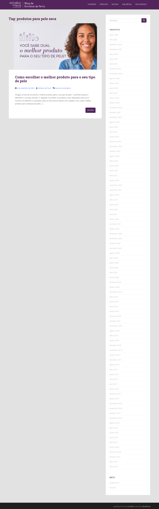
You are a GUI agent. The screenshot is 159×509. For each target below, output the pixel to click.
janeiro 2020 (114, 287)
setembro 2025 (115, 49)
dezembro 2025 (115, 44)
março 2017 (114, 389)
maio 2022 (113, 170)
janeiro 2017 (114, 398)
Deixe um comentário (63, 88)
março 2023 (114, 136)
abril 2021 (113, 214)
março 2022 (114, 180)
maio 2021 (113, 209)
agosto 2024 (114, 78)
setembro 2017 (115, 360)
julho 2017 (113, 369)
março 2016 (114, 447)
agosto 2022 (114, 156)
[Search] (143, 20)
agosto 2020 (114, 253)
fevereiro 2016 (115, 452)
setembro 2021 (115, 190)
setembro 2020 (115, 248)
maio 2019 (113, 306)
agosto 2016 (114, 423)
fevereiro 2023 (115, 141)
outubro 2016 (114, 413)
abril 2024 (113, 93)
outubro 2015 (114, 457)
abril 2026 (113, 39)
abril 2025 (113, 64)
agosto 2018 (114, 331)
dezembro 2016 (115, 403)
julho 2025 (113, 54)
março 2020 (114, 277)
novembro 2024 (115, 73)
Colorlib (130, 506)
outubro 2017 (114, 355)
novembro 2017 (115, 350)
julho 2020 (113, 258)
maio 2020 (113, 267)
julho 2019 (113, 297)
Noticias (115, 4)
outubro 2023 (114, 112)
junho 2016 (114, 432)
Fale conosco (141, 4)
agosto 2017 (114, 364)
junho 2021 (114, 204)
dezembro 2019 (115, 292)
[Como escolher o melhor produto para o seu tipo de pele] (55, 46)
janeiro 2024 (114, 103)
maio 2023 (113, 127)
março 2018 (114, 340)
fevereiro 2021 (115, 224)
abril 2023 (113, 132)
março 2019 (114, 311)
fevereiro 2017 (115, 394)
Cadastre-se (114, 483)
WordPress (146, 506)
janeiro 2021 (114, 229)
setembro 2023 (115, 117)
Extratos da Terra (44, 88)
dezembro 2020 (115, 233)
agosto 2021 (114, 195)
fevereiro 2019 (115, 316)
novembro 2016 (115, 408)
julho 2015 (113, 461)
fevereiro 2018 (115, 345)
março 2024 (114, 98)
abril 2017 (113, 384)
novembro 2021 (115, 185)
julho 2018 (113, 335)
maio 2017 (113, 379)
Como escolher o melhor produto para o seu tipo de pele (55, 79)
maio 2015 (113, 466)
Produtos (104, 4)
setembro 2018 (115, 326)
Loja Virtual (127, 4)
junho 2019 (114, 301)
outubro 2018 (114, 321)
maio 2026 (113, 35)
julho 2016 (113, 428)
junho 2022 (114, 166)
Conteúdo (92, 4)
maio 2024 (113, 88)
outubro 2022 (114, 151)
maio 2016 (113, 437)
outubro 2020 (114, 243)
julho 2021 (113, 200)
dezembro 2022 (115, 146)
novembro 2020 (115, 238)
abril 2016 (113, 442)
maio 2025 (113, 59)
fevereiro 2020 (115, 282)
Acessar (112, 487)
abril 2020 (113, 272)
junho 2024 (114, 83)
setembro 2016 (115, 418)
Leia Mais (90, 110)
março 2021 (114, 219)
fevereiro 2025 (115, 69)
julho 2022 (113, 161)
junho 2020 (114, 263)
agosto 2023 (114, 122)
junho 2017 (114, 374)
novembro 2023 (115, 107)
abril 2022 (113, 175)
